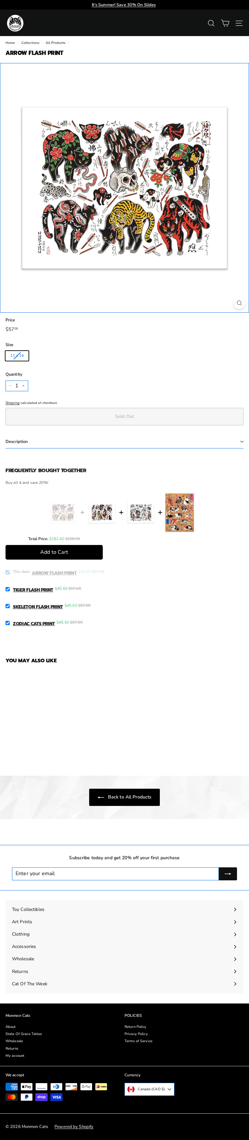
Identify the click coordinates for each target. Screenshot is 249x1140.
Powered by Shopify (73, 1127)
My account (15, 1055)
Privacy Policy (136, 1033)
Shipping (12, 403)
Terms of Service (138, 1041)
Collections (30, 43)
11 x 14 (17, 355)
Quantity (14, 374)
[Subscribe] (228, 873)
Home (10, 43)
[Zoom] (239, 303)
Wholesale (14, 1041)
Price (10, 320)
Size (9, 345)
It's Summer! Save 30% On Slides (124, 5)
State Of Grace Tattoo (24, 1033)
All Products (55, 43)
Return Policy (135, 1026)
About (11, 1026)
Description (17, 442)
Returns (12, 1048)
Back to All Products (129, 797)
